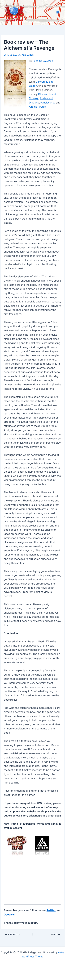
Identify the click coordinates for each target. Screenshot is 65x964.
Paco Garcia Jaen (43, 61)
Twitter (51, 910)
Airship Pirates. (37, 106)
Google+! (9, 914)
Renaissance (47, 102)
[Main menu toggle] (58, 12)
